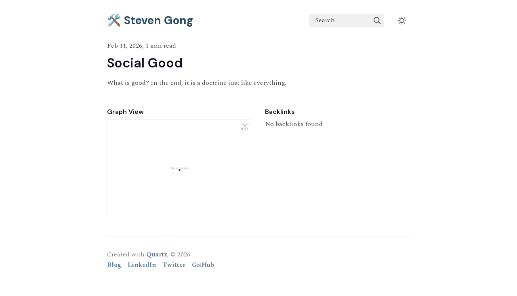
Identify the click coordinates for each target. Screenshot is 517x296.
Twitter (173, 265)
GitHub (203, 265)
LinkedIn (142, 265)
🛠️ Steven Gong (150, 20)
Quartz (156, 254)
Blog (114, 265)
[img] (377, 20)
